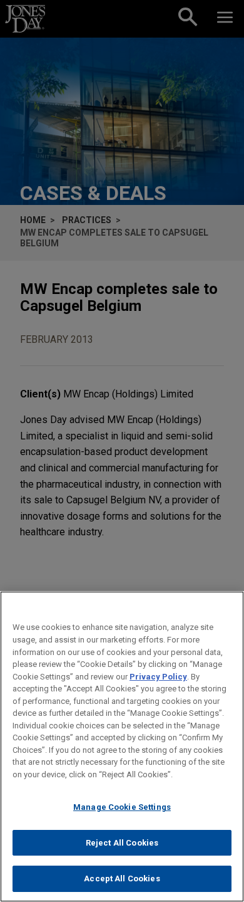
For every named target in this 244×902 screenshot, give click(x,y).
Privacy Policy (158, 676)
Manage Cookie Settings (122, 807)
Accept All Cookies (122, 878)
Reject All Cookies (122, 842)
